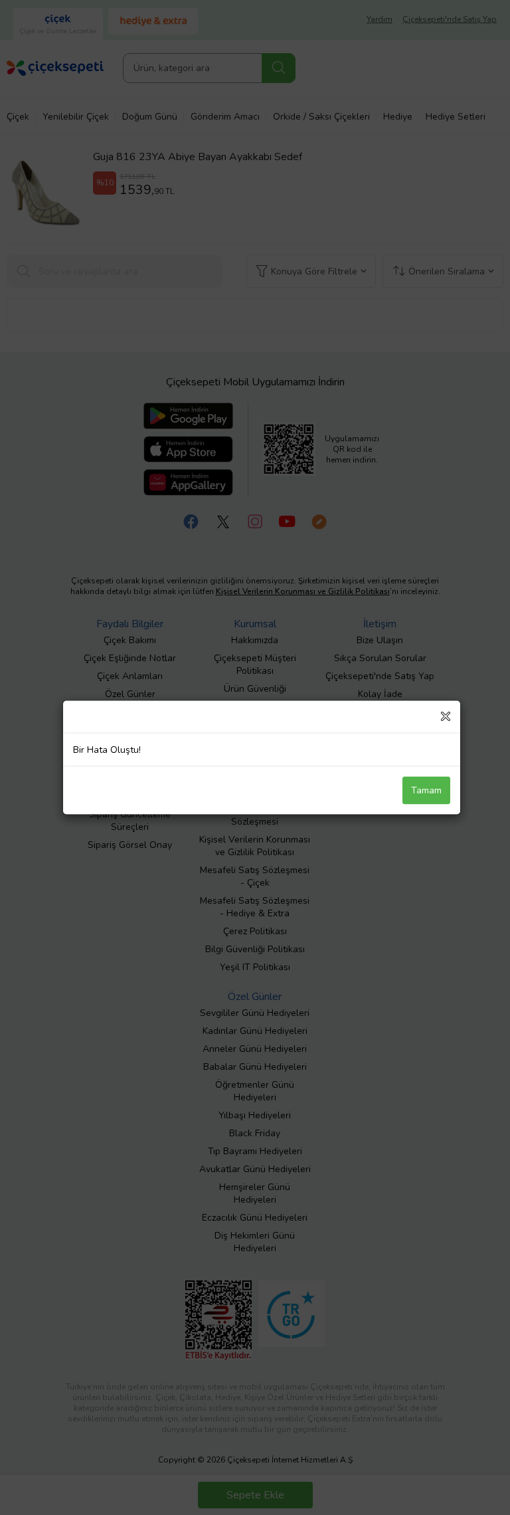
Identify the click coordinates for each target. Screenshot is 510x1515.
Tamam (426, 790)
